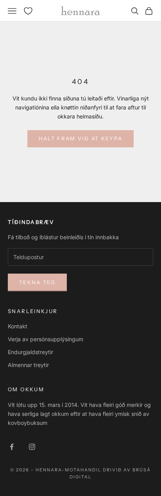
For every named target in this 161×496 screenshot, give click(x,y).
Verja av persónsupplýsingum (45, 339)
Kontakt (17, 326)
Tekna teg (37, 282)
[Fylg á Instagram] (32, 447)
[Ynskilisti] (28, 11)
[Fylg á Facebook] (12, 447)
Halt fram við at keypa (80, 138)
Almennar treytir (28, 365)
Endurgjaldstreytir (30, 352)
